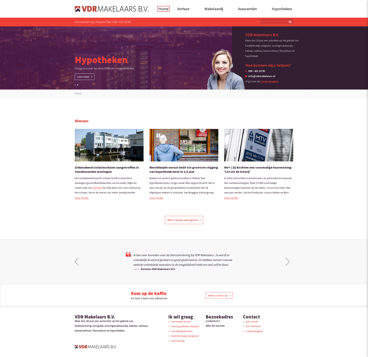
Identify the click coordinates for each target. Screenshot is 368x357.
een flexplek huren (182, 331)
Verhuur (183, 8)
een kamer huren (181, 321)
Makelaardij (214, 8)
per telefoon (253, 326)
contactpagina (269, 81)
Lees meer (83, 76)
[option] (184, 58)
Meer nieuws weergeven (182, 220)
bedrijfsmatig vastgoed (185, 336)
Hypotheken (282, 8)
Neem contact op (218, 295)
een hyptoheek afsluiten (185, 326)
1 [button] (75, 84)
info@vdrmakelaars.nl (261, 76)
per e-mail (252, 321)
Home (163, 8)
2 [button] (77, 84)
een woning (178, 340)
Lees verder (82, 197)
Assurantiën (247, 8)
